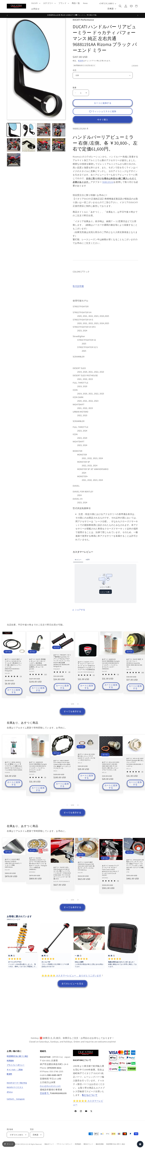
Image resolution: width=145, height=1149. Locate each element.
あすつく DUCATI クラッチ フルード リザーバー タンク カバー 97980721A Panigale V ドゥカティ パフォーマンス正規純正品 (86, 665)
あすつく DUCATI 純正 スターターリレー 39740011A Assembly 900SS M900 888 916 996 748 (134, 663)
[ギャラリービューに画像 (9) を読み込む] (59, 145)
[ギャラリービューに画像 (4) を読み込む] (44, 130)
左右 (74, 70)
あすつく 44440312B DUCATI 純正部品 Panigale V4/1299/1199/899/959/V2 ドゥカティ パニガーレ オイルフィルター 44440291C (111, 664)
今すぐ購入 (102, 119)
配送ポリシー (88, 1144)
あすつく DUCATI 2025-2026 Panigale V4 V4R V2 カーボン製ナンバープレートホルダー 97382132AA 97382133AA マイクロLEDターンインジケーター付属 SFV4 (62, 873)
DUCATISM (16, 1144)
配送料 (80, 61)
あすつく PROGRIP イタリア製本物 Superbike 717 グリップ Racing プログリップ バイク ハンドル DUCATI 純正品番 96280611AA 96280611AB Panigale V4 (62, 660)
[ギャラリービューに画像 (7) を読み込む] (29, 145)
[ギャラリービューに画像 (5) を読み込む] (59, 130)
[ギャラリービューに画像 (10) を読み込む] (14, 160)
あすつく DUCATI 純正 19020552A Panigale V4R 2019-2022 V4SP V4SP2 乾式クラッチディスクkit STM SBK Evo (86, 866)
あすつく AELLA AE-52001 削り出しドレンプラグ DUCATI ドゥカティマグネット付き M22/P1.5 (86, 757)
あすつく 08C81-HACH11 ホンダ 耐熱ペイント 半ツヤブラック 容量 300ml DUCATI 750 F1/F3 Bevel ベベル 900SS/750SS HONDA (13, 766)
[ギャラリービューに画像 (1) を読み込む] (14, 130)
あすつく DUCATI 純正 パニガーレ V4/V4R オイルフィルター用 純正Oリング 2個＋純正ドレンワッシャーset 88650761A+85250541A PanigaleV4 (13, 665)
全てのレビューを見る (72, 983)
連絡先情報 (100, 1144)
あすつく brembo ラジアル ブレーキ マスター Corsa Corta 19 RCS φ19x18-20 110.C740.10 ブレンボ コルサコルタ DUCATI (110, 870)
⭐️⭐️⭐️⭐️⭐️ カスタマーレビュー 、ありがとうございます (71, 975)
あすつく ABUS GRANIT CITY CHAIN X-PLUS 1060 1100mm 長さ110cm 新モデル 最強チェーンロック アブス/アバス (62, 764)
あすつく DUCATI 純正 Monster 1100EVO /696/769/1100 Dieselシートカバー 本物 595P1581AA (13, 863)
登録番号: (45, 1093)
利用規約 (78, 1144)
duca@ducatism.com (50, 1085)
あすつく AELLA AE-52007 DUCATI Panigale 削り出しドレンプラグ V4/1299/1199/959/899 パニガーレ (135, 762)
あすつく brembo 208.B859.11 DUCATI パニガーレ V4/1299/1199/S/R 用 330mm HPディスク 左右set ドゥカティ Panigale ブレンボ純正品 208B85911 (38, 863)
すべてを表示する (72, 711)
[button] (35, 3)
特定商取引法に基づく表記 (115, 1144)
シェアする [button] (80, 609)
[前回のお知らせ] (7, 15)
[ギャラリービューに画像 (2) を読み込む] (29, 130)
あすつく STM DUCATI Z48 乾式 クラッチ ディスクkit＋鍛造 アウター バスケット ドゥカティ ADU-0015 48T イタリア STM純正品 (135, 864)
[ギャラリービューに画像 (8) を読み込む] (44, 145)
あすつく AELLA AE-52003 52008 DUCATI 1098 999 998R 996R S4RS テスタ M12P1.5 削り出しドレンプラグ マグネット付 (110, 766)
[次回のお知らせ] (137, 15)
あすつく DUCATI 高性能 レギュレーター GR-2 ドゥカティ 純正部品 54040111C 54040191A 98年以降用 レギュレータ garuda (38, 664)
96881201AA (108, 182)
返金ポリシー (49, 1144)
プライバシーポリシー (64, 1144)
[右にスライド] (77, 703)
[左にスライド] (67, 703)
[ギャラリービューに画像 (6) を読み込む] (14, 145)
